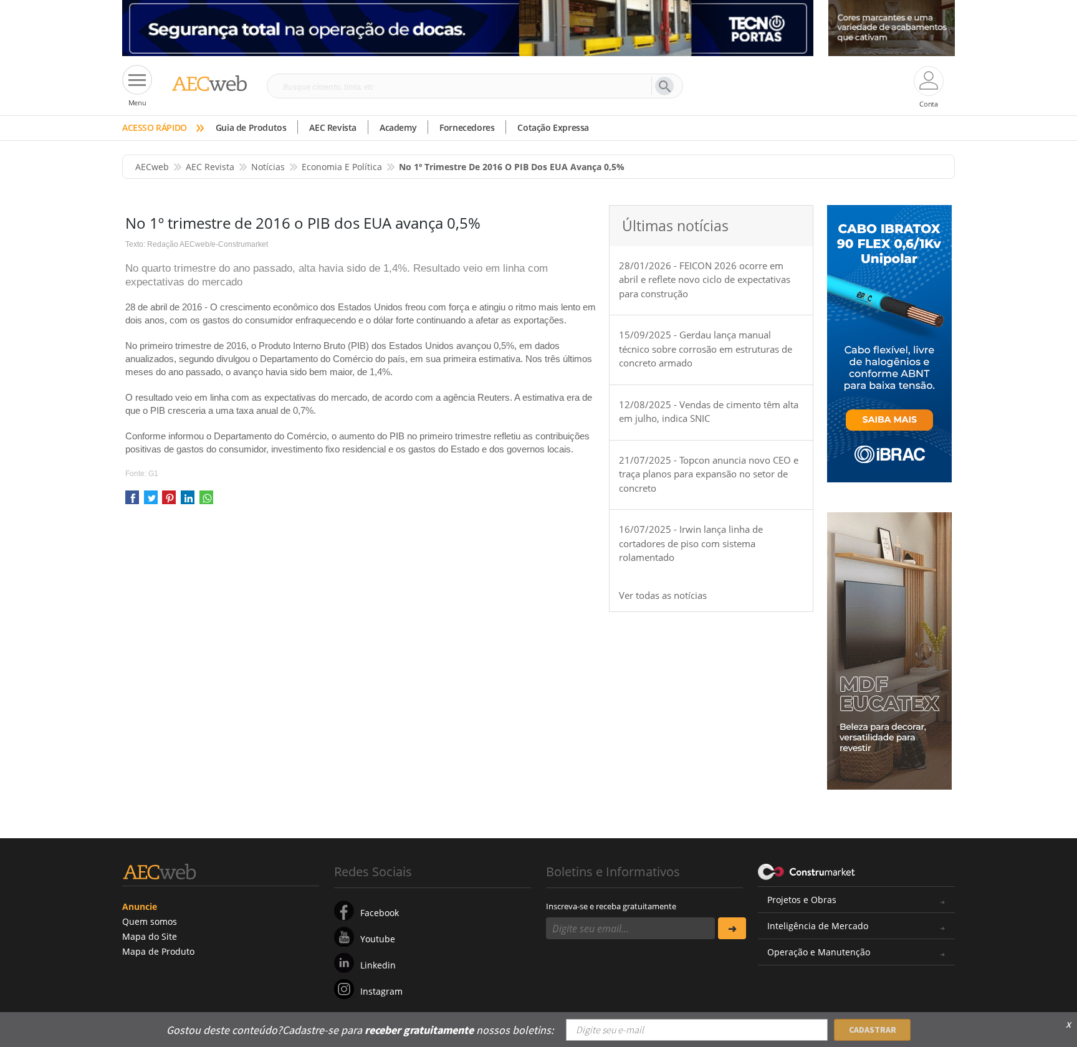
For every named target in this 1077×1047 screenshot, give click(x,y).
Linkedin (378, 965)
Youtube (377, 939)
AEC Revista (333, 127)
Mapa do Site (149, 936)
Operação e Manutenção (818, 952)
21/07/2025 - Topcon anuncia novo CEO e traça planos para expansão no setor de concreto (708, 474)
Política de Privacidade (828, 1021)
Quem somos (149, 921)
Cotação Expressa (553, 127)
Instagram (381, 991)
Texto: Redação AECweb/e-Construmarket (196, 244)
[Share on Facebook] (132, 501)
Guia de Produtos (251, 127)
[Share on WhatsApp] (206, 501)
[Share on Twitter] (151, 501)
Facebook (379, 913)
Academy (398, 127)
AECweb (152, 167)
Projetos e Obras (801, 900)
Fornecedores (466, 127)
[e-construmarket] (807, 870)
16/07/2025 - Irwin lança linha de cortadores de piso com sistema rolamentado (691, 543)
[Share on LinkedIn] (187, 501)
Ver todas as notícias (663, 595)
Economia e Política (342, 167)
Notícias (268, 167)
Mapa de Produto (158, 951)
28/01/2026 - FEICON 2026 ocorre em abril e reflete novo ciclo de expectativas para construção (704, 279)
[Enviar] (732, 928)
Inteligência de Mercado (817, 926)
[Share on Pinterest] (169, 501)
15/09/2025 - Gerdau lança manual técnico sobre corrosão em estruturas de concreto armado (705, 348)
